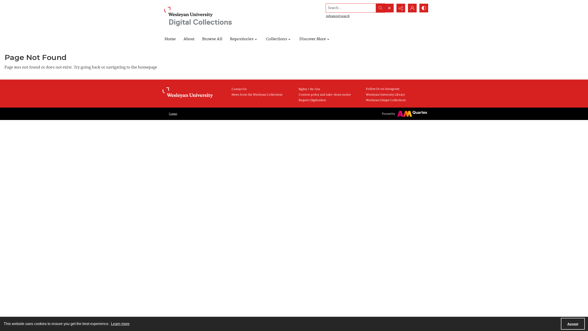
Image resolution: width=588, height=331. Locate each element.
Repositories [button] (242, 39)
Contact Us (239, 89)
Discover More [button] (313, 39)
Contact (173, 113)
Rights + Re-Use (309, 89)
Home (170, 39)
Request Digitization (312, 100)
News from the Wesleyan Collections (257, 94)
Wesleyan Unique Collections (386, 100)
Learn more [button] (120, 324)
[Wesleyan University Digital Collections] (198, 16)
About (189, 39)
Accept (572, 324)
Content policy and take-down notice (325, 94)
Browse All (212, 39)
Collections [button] (276, 39)
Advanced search (338, 16)
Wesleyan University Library (385, 94)
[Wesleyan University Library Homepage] (188, 92)
